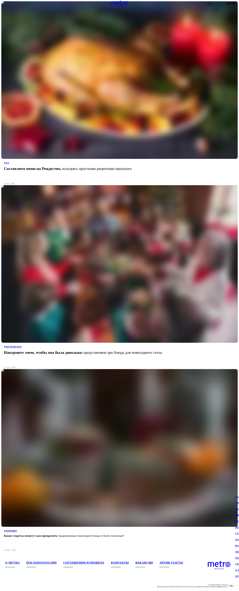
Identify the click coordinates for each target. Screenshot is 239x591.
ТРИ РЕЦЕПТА (13, 347)
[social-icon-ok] (20, 585)
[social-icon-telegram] (14, 585)
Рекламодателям (41, 562)
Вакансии (144, 562)
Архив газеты (171, 562)
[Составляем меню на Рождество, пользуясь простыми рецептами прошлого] (119, 94)
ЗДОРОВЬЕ (10, 531)
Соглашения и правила (83, 562)
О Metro (12, 562)
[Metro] (119, 3)
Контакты (120, 562)
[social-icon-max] (27, 585)
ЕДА (6, 163)
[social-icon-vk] (7, 585)
